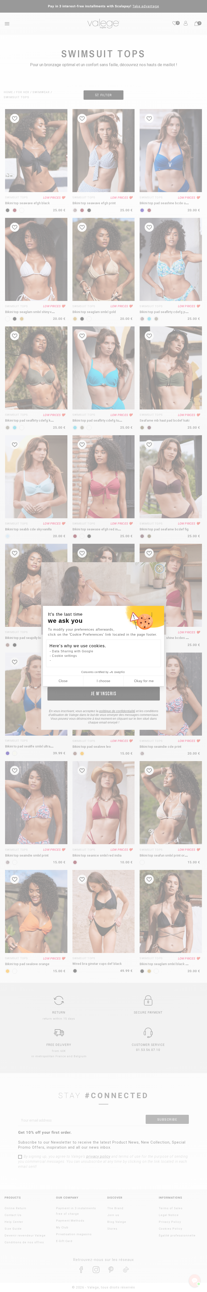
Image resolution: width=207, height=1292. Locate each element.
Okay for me (144, 681)
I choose (103, 681)
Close (63, 681)
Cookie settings (64, 656)
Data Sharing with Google (72, 651)
